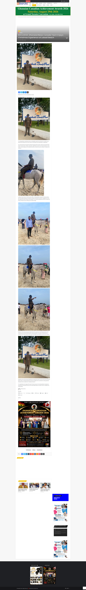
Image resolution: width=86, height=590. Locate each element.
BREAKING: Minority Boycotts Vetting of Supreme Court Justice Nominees (34, 489)
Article (44, 3)
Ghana (22, 16)
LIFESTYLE (55, 3)
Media (33, 3)
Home (30, 3)
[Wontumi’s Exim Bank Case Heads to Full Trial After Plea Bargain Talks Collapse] (45, 485)
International (49, 3)
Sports (37, 3)
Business (40, 3)
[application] (60, 532)
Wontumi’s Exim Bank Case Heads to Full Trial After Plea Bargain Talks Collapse (45, 490)
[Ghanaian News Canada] (22, 3)
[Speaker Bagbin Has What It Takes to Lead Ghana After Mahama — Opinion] (23, 485)
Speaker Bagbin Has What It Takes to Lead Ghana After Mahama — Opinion (22, 490)
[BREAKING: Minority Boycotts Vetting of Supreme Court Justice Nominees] (34, 485)
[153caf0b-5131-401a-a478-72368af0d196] (50, 583)
